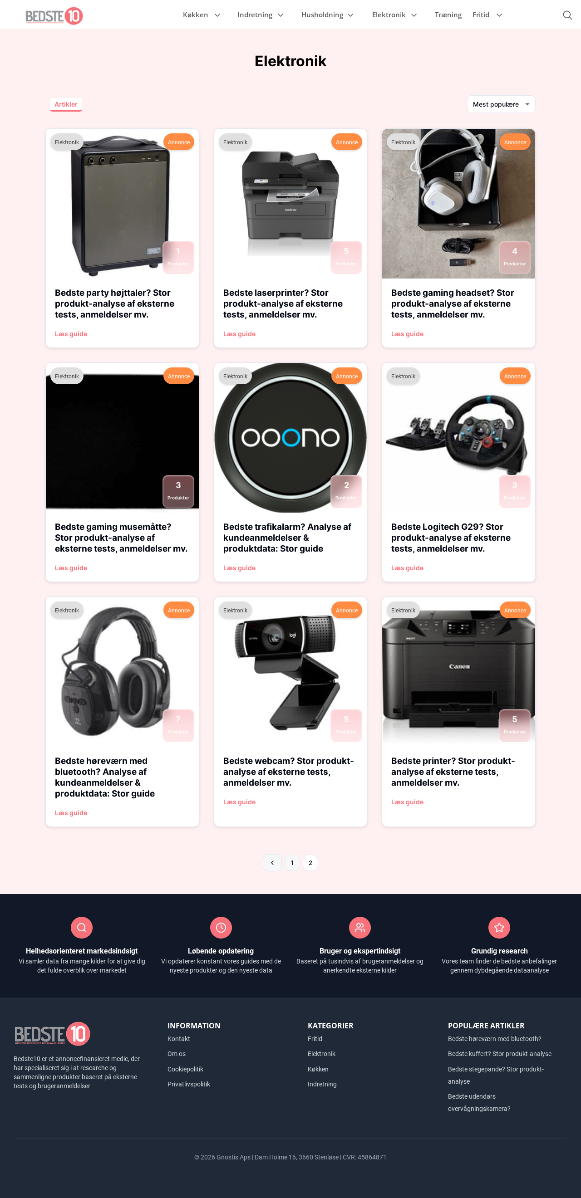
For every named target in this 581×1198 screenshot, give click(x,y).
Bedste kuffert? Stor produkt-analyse (499, 1053)
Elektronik (389, 14)
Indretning (254, 14)
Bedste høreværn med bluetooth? (495, 1038)
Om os (176, 1053)
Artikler (66, 104)
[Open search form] (567, 15)
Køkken (195, 14)
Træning (448, 14)
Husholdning (322, 14)
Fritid (481, 14)
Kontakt (178, 1038)
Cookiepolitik (185, 1069)
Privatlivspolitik (188, 1084)
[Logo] (54, 15)
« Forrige (272, 862)
